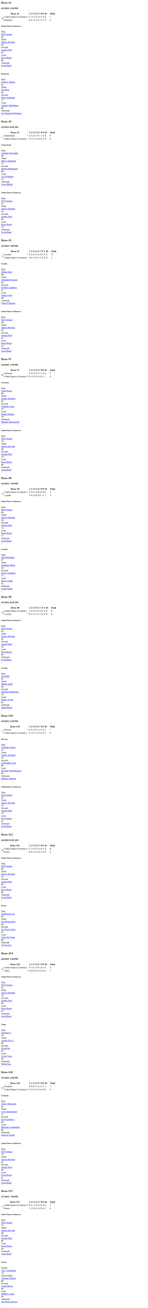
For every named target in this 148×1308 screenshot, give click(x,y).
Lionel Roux (7, 1286)
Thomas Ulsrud (8, 747)
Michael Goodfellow (10, 1127)
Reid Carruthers (8, 573)
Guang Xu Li (7, 1040)
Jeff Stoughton (7, 557)
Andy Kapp (6, 391)
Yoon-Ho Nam (8, 937)
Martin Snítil (7, 684)
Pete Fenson (6, 34)
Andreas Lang (7, 406)
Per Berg (5, 90)
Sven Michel (7, 184)
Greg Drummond (9, 1111)
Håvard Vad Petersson (11, 771)
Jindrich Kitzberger (10, 692)
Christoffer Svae (8, 763)
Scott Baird (6, 65)
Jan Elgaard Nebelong (11, 113)
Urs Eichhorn (7, 176)
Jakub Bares (6, 707)
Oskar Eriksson (8, 303)
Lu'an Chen (6, 1056)
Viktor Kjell (6, 295)
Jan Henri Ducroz (9, 1301)
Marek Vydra (7, 699)
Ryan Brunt (6, 58)
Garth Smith (6, 588)
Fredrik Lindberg (9, 287)
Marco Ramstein (8, 161)
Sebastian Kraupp (9, 280)
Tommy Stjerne (8, 82)
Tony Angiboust (8, 1270)
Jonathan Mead (8, 565)
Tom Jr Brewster (8, 1104)
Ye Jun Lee (6, 945)
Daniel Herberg (8, 398)
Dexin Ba (5, 1048)
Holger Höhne (7, 414)
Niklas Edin (6, 272)
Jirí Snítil (5, 676)
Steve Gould (7, 581)
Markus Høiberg (8, 778)
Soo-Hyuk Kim (8, 921)
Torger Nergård (8, 755)
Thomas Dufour (8, 1278)
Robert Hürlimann (9, 169)
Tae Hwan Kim (8, 929)
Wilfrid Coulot (7, 1294)
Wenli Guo (6, 1064)
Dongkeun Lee (8, 914)
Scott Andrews (8, 1119)
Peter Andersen (8, 97)
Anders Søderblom (9, 105)
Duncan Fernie (8, 1135)
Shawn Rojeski (8, 42)
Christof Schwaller (9, 153)
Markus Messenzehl (10, 422)
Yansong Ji (6, 1032)
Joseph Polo (6, 50)
